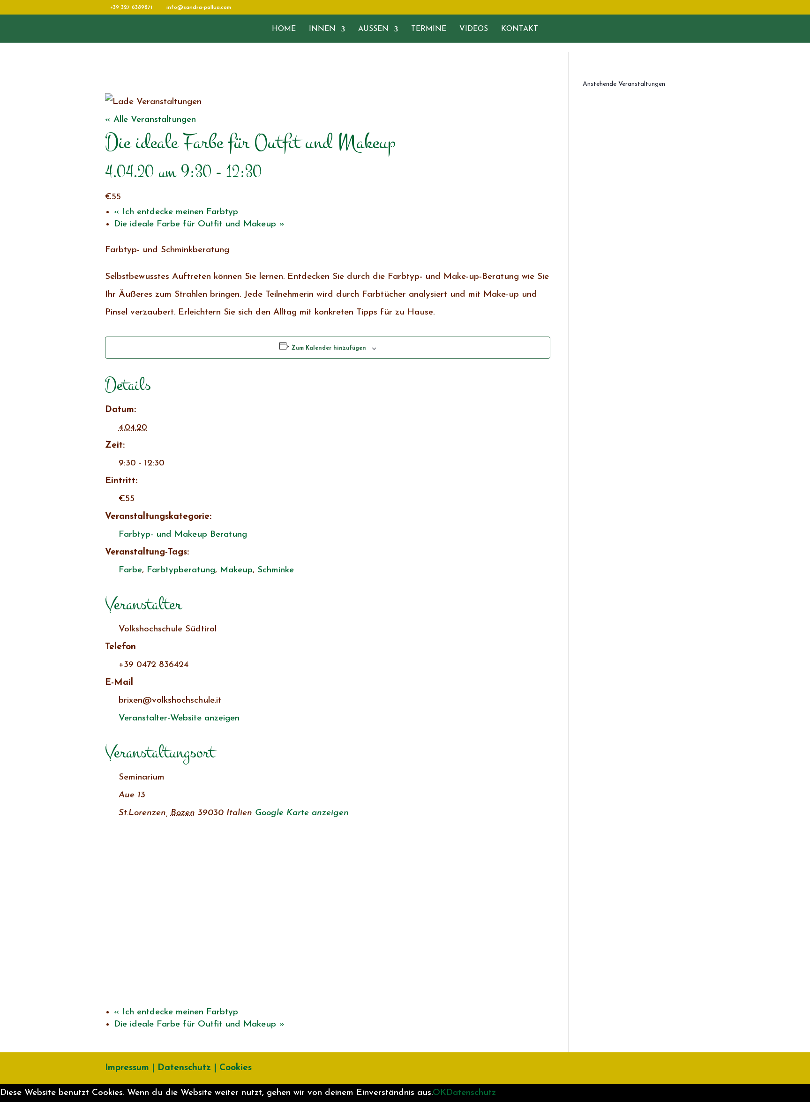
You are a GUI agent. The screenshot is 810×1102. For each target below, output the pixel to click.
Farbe (130, 570)
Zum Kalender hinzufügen (329, 348)
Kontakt (519, 29)
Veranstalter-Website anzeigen (179, 718)
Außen (373, 29)
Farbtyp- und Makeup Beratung (183, 534)
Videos (473, 29)
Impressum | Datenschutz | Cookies (178, 1068)
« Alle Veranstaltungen (150, 119)
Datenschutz (471, 1092)
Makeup (236, 570)
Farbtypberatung (181, 570)
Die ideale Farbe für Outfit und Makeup (199, 224)
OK (439, 1092)
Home (284, 29)
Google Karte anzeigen (302, 813)
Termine (428, 29)
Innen (322, 29)
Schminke (275, 570)
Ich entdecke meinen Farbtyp (176, 212)
